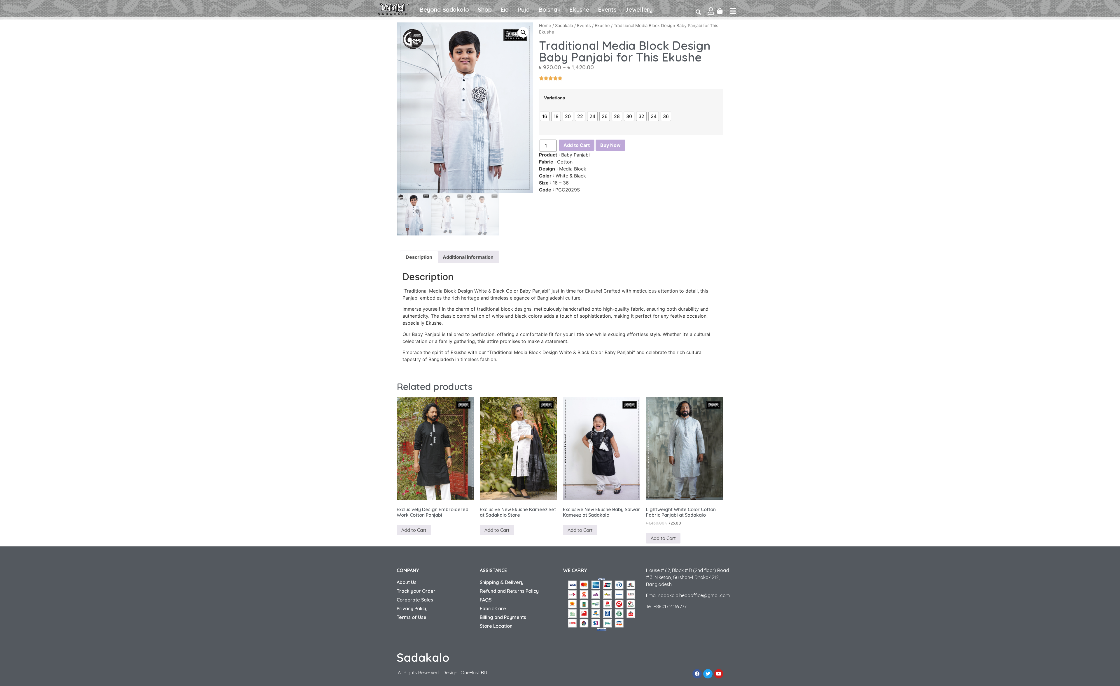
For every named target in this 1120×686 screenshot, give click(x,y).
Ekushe (579, 9)
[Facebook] (697, 673)
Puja (523, 9)
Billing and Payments (503, 617)
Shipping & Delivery (502, 582)
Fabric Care (493, 608)
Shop (485, 9)
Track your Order (416, 591)
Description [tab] (419, 257)
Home (545, 25)
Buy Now (610, 145)
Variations (554, 98)
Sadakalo (564, 25)
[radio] (544, 116)
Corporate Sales (415, 600)
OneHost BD (474, 673)
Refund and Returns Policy (509, 591)
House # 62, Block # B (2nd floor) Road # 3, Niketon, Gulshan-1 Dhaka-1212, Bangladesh (687, 577)
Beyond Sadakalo (444, 9)
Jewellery (638, 9)
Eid (505, 9)
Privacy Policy (412, 608)
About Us (406, 582)
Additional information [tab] (468, 257)
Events (607, 9)
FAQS (485, 600)
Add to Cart (577, 145)
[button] (523, 32)
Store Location (496, 626)
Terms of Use (411, 617)
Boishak (549, 9)
